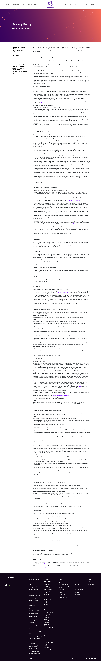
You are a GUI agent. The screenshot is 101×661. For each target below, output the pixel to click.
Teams (45, 619)
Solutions (29, 4)
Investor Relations (79, 589)
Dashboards (46, 621)
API (44, 637)
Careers (76, 586)
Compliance (31, 622)
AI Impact (46, 586)
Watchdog (46, 611)
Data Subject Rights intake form (60, 343)
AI (88, 582)
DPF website (68, 389)
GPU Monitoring (47, 645)
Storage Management (48, 644)
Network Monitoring (33, 581)
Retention (15, 59)
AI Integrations (47, 614)
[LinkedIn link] (95, 658)
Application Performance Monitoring (34, 591)
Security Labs (91, 584)
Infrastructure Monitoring (34, 579)
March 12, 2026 (24, 28)
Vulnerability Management (34, 620)
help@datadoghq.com (63, 292)
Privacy (18, 658)
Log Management (32, 605)
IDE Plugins (46, 635)
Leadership (77, 584)
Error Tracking (32, 650)
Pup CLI (45, 606)
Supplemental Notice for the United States (19, 68)
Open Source (62, 589)
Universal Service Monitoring (35, 595)
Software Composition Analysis (33, 626)
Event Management (48, 591)
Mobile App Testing (33, 646)
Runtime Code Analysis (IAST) (35, 631)
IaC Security (31, 633)
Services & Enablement (64, 584)
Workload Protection (33, 616)
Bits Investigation (48, 597)
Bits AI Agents (47, 594)
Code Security (32, 628)
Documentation (62, 581)
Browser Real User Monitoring (35, 636)
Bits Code (46, 596)
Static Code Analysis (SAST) (35, 630)
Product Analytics (32, 640)
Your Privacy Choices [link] (25, 658)
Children (15, 61)
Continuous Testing (33, 648)
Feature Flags (47, 583)
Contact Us (15, 73)
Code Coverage (47, 584)
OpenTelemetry (47, 630)
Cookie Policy (43, 102)
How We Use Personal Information (18, 51)
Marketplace (46, 639)
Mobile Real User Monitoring (35, 638)
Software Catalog (32, 593)
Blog (71, 4)
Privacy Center (62, 594)
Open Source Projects (48, 642)
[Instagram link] (89, 658)
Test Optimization (48, 581)
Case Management (48, 592)
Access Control (47, 629)
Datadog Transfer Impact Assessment (60, 395)
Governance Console (48, 627)
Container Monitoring (33, 582)
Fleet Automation (47, 626)
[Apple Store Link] (7, 585)
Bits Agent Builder (48, 601)
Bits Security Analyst (48, 599)
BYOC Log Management (34, 651)
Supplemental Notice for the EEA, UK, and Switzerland (19, 65)
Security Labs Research (49, 640)
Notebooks (46, 622)
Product (8, 4)
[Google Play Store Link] (10, 586)
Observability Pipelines (34, 610)
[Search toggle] (80, 4)
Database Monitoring (33, 600)
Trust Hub (77, 596)
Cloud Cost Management (34, 586)
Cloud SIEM (31, 635)
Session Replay (32, 643)
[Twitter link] (86, 658)
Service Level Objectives (49, 588)
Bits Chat (46, 602)
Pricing (60, 579)
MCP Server (46, 604)
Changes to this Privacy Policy (20, 71)
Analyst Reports (78, 591)
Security (15, 57)
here (80, 386)
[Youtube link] (92, 659)
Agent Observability (48, 612)
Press (76, 582)
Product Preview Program (64, 586)
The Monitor (90, 579)
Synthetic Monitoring (33, 645)
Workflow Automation (48, 616)
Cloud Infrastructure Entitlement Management (34, 618)
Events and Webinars (64, 591)
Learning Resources (63, 597)
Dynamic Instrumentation (34, 603)
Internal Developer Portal (34, 653)
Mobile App (46, 624)
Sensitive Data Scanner (34, 607)
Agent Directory (47, 607)
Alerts (45, 632)
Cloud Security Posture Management (33, 614)
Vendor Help (77, 594)
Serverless (31, 584)
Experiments (31, 641)
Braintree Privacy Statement (75, 200)
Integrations (46, 634)
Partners (76, 581)
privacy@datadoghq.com (46, 563)
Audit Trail (31, 608)
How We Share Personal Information (18, 54)
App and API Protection (34, 624)
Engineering (90, 581)
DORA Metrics (47, 647)
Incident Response (48, 589)
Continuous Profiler (33, 602)
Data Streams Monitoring (34, 597)
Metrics (45, 609)
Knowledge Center (63, 596)
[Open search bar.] (79, 4)
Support (61, 582)
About (66, 4)
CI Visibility (46, 579)
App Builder (46, 617)
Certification (62, 587)
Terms (14, 658)
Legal (76, 587)
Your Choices (16, 63)
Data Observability (33, 598)
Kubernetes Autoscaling (34, 589)
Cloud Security (32, 612)
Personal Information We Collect (19, 48)
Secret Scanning (47, 649)
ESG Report (77, 592)
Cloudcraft (31, 587)
